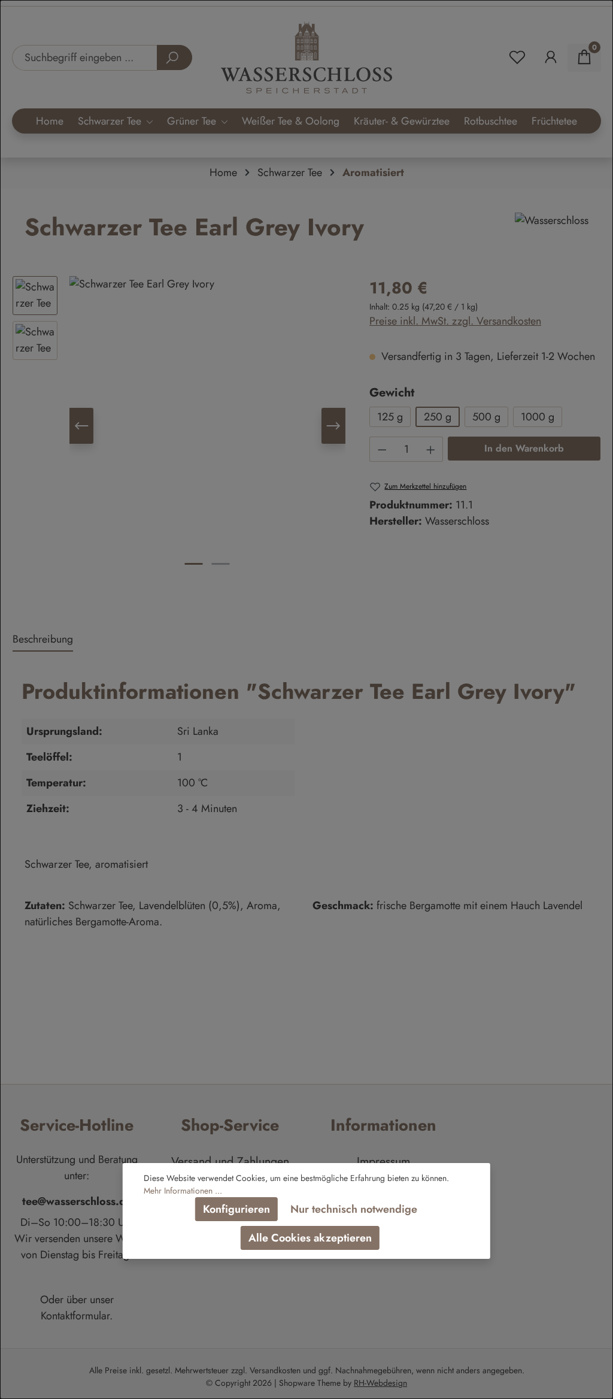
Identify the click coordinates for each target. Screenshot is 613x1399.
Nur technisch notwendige (353, 1209)
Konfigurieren (236, 1209)
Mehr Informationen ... (183, 1191)
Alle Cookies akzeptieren (310, 1238)
